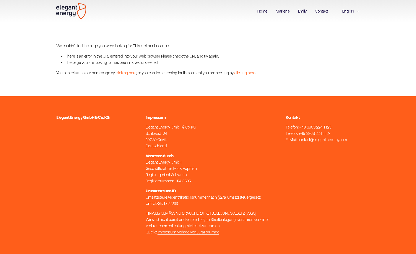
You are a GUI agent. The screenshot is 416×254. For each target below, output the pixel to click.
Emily (302, 11)
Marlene (283, 11)
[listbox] (348, 11)
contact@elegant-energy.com (322, 139)
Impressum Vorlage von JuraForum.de (188, 232)
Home (262, 11)
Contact (321, 11)
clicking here (125, 73)
